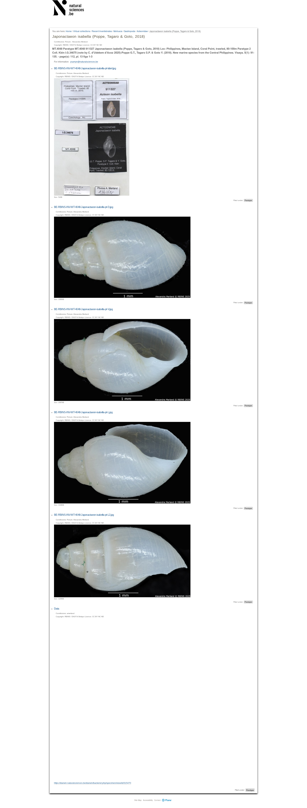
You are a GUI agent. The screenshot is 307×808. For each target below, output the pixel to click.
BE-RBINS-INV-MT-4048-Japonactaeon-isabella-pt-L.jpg (83, 412)
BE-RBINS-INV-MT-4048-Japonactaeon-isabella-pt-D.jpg (83, 206)
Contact (157, 800)
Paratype (248, 200)
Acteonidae (142, 31)
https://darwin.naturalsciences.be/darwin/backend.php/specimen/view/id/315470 (92, 783)
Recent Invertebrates (102, 31)
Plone (167, 800)
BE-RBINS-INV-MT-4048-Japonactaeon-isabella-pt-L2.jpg (84, 514)
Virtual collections (81, 31)
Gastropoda (129, 31)
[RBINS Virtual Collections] (70, 8)
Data (56, 608)
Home (69, 31)
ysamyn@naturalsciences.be (84, 62)
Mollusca (118, 31)
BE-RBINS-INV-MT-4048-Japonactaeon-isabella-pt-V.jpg (83, 309)
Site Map (138, 800)
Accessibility (148, 800)
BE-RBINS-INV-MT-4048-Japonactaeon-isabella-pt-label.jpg (85, 68)
